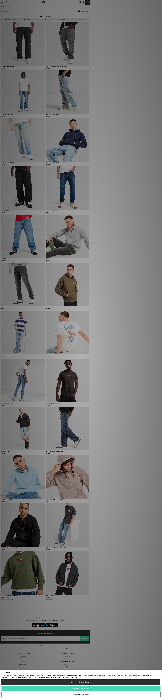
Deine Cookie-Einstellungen (80, 682)
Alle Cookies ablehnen (81, 694)
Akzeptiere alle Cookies (81, 688)
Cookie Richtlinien (75, 677)
